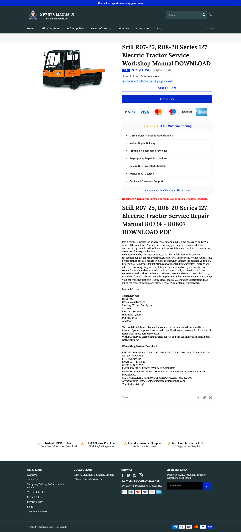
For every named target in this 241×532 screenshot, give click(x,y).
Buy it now (167, 99)
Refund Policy (34, 497)
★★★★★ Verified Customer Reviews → (167, 190)
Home (30, 28)
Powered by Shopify (58, 527)
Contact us (142, 28)
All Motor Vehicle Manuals (88, 479)
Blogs (30, 506)
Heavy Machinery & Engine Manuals (94, 474)
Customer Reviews (37, 511)
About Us (123, 28)
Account (209, 28)
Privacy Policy (35, 501)
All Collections (50, 28)
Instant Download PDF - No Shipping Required (147, 81)
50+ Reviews (150, 76)
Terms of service (101, 28)
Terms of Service (36, 492)
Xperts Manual (41, 527)
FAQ (158, 28)
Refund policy (75, 28)
